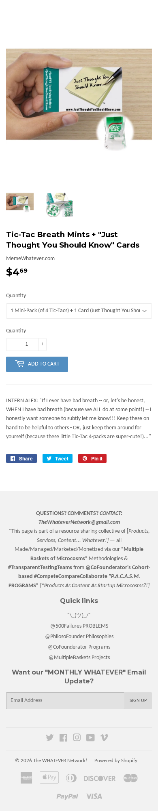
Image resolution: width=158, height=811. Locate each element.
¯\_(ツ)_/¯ (79, 616)
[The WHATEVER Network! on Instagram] (77, 739)
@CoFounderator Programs (79, 647)
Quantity (16, 296)
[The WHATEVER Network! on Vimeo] (104, 739)
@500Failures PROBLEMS (79, 626)
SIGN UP (138, 700)
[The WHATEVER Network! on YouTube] (90, 739)
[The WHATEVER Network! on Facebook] (63, 739)
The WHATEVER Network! (60, 760)
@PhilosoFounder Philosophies (79, 637)
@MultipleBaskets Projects (79, 658)
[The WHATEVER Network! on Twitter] (50, 739)
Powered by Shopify (115, 760)
